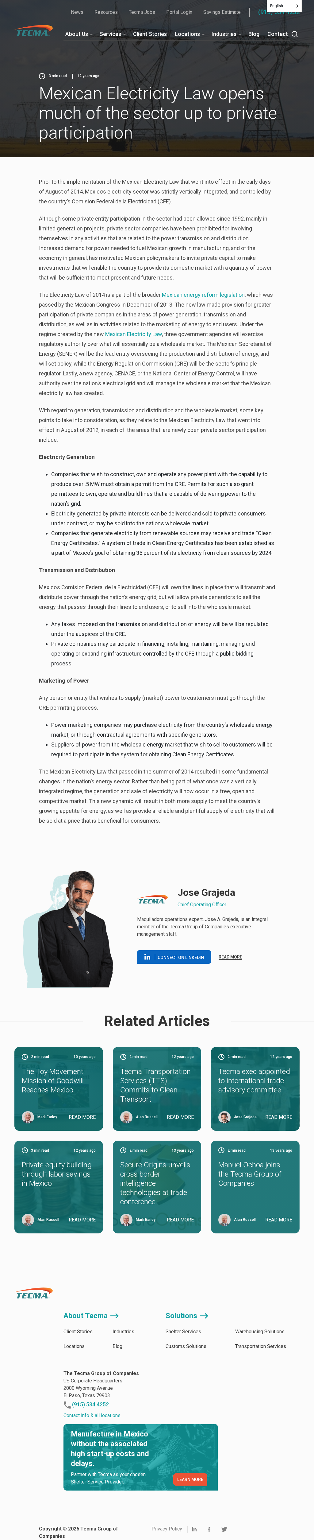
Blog (253, 34)
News (77, 12)
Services (110, 34)
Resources (106, 12)
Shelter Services (183, 1331)
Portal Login (179, 12)
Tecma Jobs (142, 12)
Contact (277, 34)
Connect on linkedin (181, 957)
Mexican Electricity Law (133, 334)
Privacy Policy (166, 1529)
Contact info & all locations (92, 1415)
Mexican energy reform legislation (203, 295)
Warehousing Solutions (260, 1331)
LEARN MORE (190, 1479)
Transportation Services (260, 1346)
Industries (224, 34)
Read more (230, 956)
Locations (187, 34)
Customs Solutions (186, 1346)
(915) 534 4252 (279, 12)
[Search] (295, 34)
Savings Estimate (222, 12)
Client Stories (150, 34)
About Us (76, 34)
